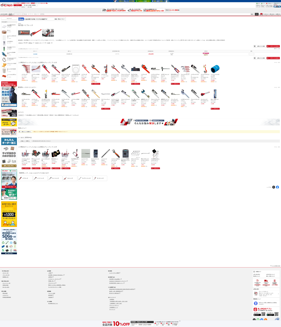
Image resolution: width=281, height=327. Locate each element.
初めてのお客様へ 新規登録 (30, 5)
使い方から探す (6, 287)
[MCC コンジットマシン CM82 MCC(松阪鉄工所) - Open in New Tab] (36, 153)
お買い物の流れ (256, 274)
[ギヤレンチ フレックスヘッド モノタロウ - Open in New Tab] (135, 153)
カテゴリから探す (4, 14)
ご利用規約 (111, 299)
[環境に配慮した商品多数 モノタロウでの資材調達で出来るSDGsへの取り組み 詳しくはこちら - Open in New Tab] (9, 254)
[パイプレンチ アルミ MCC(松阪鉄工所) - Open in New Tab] (195, 69)
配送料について (256, 276)
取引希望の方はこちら (53, 303)
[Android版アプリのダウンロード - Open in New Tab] (273, 314)
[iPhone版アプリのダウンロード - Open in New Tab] (259, 314)
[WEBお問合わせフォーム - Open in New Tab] (258, 5)
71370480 (35, 54)
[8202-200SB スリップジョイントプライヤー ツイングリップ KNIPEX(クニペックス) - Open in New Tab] (175, 69)
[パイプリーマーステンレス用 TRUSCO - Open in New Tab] (215, 69)
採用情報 (49, 291)
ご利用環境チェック (113, 307)
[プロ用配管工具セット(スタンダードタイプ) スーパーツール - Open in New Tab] (155, 153)
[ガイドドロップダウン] (269, 6)
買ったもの (272, 14)
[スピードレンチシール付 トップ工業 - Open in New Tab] (105, 94)
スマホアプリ (5, 295)
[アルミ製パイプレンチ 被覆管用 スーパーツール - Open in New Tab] (135, 94)
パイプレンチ (76, 115)
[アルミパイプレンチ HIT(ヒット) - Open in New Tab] (125, 94)
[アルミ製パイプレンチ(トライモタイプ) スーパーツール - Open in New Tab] (46, 94)
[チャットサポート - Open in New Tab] (263, 5)
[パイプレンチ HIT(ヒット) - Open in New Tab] (85, 69)
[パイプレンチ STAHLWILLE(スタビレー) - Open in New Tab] (46, 69)
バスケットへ (96, 83)
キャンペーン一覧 (6, 283)
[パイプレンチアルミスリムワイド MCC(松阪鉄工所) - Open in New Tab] (155, 69)
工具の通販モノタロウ (31, 115)
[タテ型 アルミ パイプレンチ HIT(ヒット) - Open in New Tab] (165, 69)
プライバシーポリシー (114, 305)
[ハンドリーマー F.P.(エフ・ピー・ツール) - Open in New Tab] (85, 153)
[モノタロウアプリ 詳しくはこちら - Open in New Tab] (266, 309)
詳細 (252, 14)
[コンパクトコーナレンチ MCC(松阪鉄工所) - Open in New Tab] (95, 69)
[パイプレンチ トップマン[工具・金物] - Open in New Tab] (105, 69)
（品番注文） (10, 14)
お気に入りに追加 (261, 46)
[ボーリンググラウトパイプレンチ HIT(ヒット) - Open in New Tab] (95, 94)
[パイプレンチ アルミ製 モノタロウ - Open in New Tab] (26, 94)
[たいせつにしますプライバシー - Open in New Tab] (277, 319)
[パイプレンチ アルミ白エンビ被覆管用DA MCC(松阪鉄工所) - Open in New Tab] (115, 94)
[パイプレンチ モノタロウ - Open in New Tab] (26, 69)
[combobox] (136, 14)
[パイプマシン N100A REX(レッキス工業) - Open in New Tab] (65, 153)
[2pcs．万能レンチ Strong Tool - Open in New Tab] (215, 94)
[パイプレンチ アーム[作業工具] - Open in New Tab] (36, 94)
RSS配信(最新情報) (7, 297)
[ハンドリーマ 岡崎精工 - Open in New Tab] (105, 153)
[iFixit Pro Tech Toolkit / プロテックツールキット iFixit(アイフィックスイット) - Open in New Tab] (135, 69)
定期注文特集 (5, 285)
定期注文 (23, 7)
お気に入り (278, 14)
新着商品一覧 (5, 277)
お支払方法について (270, 274)
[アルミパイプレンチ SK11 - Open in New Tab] (195, 94)
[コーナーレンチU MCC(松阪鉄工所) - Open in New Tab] (115, 69)
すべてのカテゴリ (18, 14)
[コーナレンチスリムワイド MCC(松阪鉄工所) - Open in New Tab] (205, 69)
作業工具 (51, 115)
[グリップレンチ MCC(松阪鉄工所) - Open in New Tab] (175, 94)
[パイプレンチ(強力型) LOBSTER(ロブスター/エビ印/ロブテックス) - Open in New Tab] (36, 69)
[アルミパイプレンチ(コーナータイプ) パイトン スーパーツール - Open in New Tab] (125, 69)
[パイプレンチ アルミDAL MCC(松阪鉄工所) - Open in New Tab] (65, 94)
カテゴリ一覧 (5, 273)
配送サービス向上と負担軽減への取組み (56, 285)
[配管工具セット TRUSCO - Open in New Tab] (56, 153)
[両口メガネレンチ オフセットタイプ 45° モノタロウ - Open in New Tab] (145, 153)
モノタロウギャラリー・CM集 (54, 287)
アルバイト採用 (51, 293)
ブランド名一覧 (6, 275)
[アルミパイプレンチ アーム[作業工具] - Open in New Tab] (155, 94)
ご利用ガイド (258, 271)
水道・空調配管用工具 (59, 115)
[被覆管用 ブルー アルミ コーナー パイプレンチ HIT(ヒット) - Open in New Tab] (145, 94)
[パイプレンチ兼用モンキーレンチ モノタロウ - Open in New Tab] (115, 153)
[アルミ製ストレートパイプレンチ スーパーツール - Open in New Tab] (85, 94)
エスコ (19, 23)
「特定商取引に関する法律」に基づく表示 (118, 301)
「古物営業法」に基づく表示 (115, 303)
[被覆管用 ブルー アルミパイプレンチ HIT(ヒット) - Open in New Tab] (165, 94)
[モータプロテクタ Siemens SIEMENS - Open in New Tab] (95, 153)
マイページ (16, 7)
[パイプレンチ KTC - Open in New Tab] (145, 69)
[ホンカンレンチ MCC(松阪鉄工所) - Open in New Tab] (205, 94)
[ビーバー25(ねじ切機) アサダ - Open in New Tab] (46, 153)
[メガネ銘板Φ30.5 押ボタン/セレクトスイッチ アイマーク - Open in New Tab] (75, 69)
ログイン (17, 5)
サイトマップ (112, 309)
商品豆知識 (5, 293)
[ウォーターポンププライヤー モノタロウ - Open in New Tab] (185, 69)
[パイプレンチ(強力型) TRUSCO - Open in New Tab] (75, 94)
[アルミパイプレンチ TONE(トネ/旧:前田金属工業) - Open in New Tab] (65, 69)
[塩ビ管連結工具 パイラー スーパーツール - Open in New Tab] (75, 153)
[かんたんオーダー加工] (9, 167)
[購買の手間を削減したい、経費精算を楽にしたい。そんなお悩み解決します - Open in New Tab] (149, 122)
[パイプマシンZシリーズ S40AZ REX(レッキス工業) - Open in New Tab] (26, 153)
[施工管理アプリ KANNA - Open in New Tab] (9, 188)
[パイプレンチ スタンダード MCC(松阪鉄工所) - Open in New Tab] (56, 94)
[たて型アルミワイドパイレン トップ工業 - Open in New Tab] (185, 94)
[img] (6, 5)
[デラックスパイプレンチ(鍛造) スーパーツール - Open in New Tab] (56, 69)
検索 (257, 14)
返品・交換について (270, 276)
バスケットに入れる (274, 46)
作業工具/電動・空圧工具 (42, 115)
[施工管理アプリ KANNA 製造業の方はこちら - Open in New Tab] (9, 199)
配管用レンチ (68, 115)
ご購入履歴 (29, 7)
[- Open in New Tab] (257, 283)
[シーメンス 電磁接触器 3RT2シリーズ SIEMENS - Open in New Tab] (125, 153)
